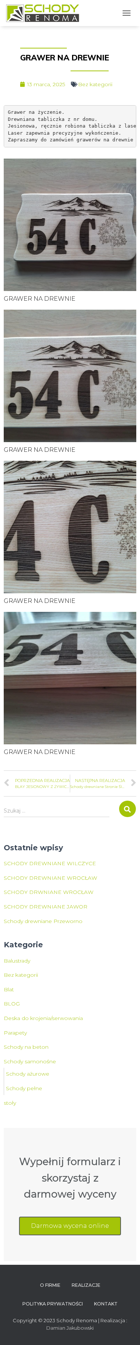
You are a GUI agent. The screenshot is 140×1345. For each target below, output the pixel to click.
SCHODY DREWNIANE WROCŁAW (50, 878)
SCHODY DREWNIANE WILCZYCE (50, 863)
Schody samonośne (30, 1061)
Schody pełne (24, 1088)
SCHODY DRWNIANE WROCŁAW (48, 892)
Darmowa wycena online (70, 1225)
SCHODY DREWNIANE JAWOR (45, 906)
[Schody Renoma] (45, 13)
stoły (10, 1103)
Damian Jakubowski (70, 1328)
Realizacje (86, 1285)
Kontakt (106, 1304)
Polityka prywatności (52, 1304)
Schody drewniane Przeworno (43, 921)
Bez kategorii (95, 84)
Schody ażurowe (27, 1073)
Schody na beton (26, 1047)
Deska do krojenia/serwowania (43, 1018)
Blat (9, 989)
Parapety (15, 1032)
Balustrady (17, 960)
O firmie (50, 1285)
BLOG (12, 1003)
